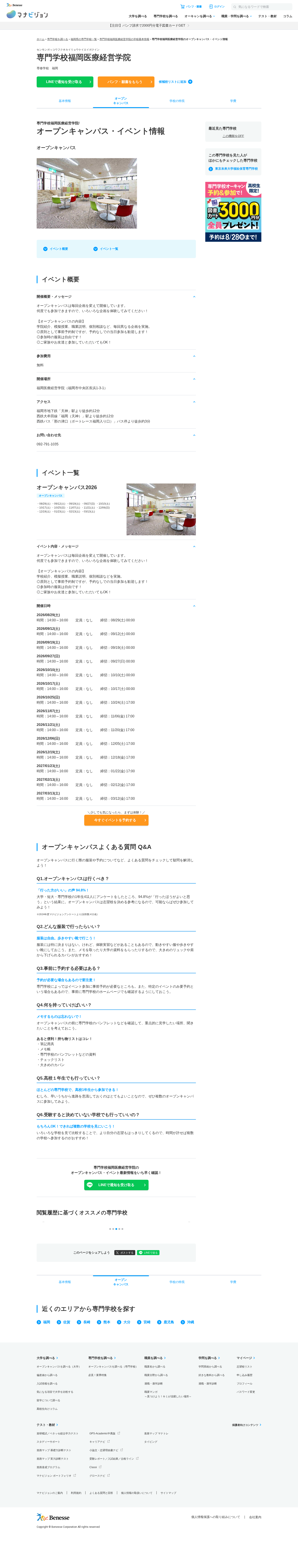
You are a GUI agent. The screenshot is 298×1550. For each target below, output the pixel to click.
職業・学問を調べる (235, 16)
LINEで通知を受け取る (116, 1185)
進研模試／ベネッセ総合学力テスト (58, 1433)
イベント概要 (59, 248)
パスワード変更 (246, 1391)
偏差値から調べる (47, 1375)
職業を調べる (153, 1358)
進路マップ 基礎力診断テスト (54, 1450)
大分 (126, 1322)
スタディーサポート (48, 1441)
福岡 (46, 1322)
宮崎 (147, 1322)
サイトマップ (168, 1492)
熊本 (106, 1322)
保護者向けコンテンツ (245, 1425)
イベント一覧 (109, 248)
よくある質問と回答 (101, 1492)
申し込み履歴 (244, 1375)
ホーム (41, 39)
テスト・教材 (267, 16)
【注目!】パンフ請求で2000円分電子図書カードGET (146, 25)
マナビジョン (27, 14)
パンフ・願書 (125, 82)
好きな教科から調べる (212, 1375)
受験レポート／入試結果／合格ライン (111, 1458)
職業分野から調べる (156, 1375)
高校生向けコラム (47, 1408)
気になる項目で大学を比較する (55, 1391)
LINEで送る (151, 1252)
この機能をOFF (233, 136)
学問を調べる (208, 1358)
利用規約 (76, 1492)
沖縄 (190, 1322)
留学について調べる (48, 1400)
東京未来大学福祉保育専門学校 (236, 168)
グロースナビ (97, 1475)
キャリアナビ (97, 1441)
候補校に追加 (172, 81)
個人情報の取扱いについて (136, 1492)
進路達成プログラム (48, 1467)
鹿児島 (169, 1322)
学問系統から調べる (210, 1366)
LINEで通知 (64, 82)
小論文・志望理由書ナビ (103, 1450)
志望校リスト (244, 1366)
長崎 (86, 1322)
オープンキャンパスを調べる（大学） (59, 1366)
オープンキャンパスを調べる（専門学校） (113, 1366)
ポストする (127, 1252)
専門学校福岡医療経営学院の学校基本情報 (124, 39)
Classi (93, 1467)
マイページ (244, 1358)
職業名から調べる (154, 1366)
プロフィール (244, 1383)
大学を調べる (138, 16)
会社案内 (255, 1517)
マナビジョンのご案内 (50, 1492)
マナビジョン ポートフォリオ (54, 1475)
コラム (287, 16)
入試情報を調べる (47, 1383)
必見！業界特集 (97, 1375)
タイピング (150, 1441)
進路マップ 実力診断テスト (53, 1458)
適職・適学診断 (153, 1383)
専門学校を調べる (166, 16)
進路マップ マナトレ (156, 1433)
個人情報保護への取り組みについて (215, 1517)
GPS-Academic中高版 (102, 1433)
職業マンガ (168, 1394)
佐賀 (66, 1322)
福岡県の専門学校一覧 (84, 39)
